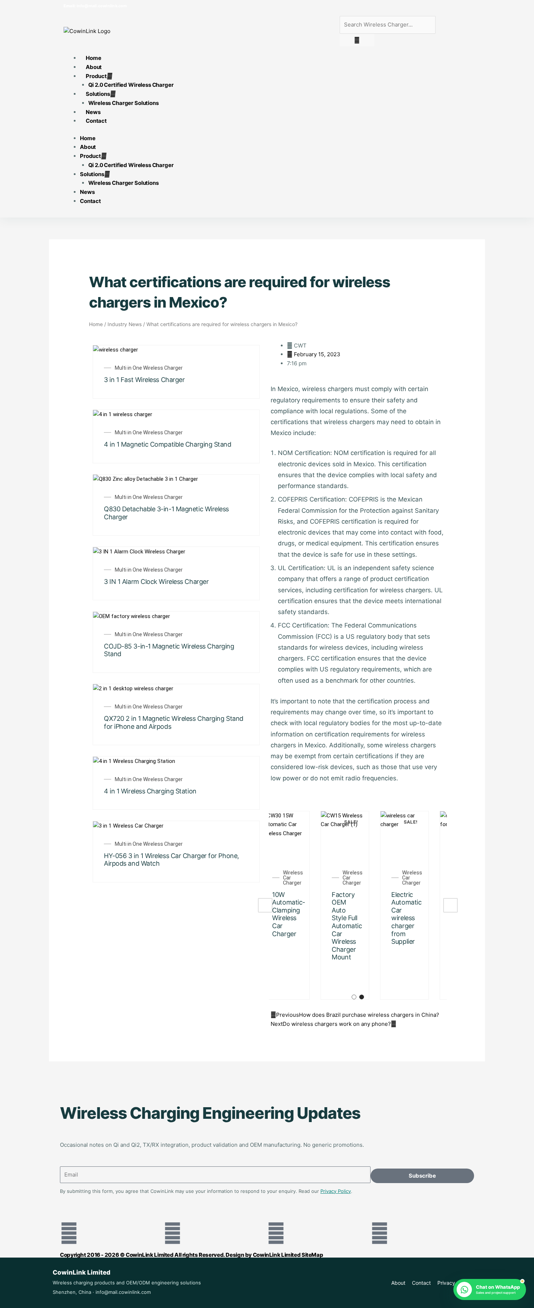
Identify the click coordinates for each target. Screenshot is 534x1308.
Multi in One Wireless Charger (149, 367)
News (87, 191)
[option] (298, 905)
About (88, 146)
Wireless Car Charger (306, 877)
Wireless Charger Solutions (123, 102)
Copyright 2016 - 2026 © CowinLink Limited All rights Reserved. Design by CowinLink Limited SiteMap (191, 1254)
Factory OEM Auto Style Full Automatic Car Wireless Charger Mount (301, 926)
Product (96, 76)
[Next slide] (450, 905)
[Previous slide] (265, 905)
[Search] (357, 40)
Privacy (446, 1283)
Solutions (98, 93)
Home (87, 138)
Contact (96, 120)
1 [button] (354, 997)
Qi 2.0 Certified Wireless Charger (131, 84)
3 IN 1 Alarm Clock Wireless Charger (156, 581)
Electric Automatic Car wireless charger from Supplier (360, 918)
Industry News (125, 324)
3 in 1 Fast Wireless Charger (144, 379)
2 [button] (361, 997)
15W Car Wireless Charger (417, 902)
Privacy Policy (335, 1191)
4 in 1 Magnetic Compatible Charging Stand (167, 444)
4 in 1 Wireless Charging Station (150, 791)
